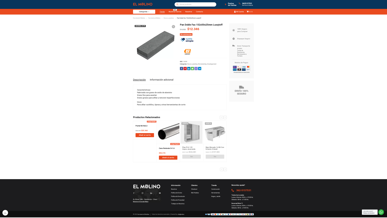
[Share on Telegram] (199, 68)
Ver (191, 156)
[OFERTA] (144, 121)
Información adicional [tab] (161, 79)
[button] (173, 26)
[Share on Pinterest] (185, 68)
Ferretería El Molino (139, 18)
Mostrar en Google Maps (140, 202)
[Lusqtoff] (187, 52)
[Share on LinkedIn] (188, 68)
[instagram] (142, 193)
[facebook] (133, 193)
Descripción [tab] (139, 79)
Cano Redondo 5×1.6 (166, 148)
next (225, 117)
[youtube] (159, 193)
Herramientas (202, 64)
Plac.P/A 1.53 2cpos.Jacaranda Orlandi (188, 149)
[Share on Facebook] (181, 68)
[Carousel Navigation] (223, 117)
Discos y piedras (169, 18)
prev (221, 117)
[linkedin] (151, 193)
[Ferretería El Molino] (143, 4)
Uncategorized (211, 64)
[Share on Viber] (196, 68)
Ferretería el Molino (154, 18)
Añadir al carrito (145, 135)
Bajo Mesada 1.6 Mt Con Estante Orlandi (215, 148)
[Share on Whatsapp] (192, 68)
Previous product (221, 169)
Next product (225, 169)
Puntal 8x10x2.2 (141, 126)
